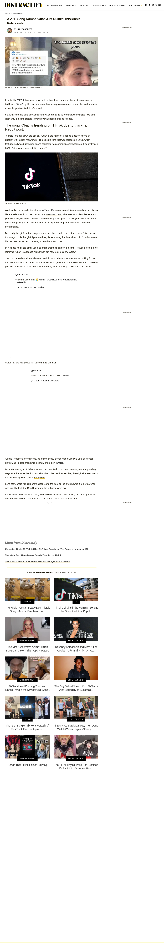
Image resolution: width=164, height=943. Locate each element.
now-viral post (54, 214)
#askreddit (20, 282)
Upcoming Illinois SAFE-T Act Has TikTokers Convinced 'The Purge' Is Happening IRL (46, 549)
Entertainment (54, 5)
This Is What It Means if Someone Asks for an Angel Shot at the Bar (37, 561)
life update (39, 477)
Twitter (59, 463)
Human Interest (117, 5)
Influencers (99, 5)
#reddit (42, 279)
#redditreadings (69, 279)
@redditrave (21, 274)
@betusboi (36, 370)
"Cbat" (19, 104)
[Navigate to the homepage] (23, 5)
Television (71, 5)
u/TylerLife (48, 210)
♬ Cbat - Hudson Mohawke (29, 287)
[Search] (146, 5)
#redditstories (54, 279)
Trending (84, 5)
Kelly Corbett (24, 29)
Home (7, 13)
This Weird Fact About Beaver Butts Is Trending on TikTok (33, 555)
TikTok (20, 100)
